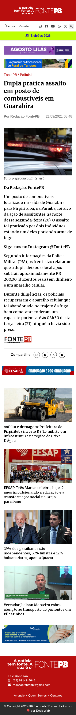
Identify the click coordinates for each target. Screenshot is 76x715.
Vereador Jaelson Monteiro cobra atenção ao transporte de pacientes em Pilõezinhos (37, 609)
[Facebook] (46, 26)
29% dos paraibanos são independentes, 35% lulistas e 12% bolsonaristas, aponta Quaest (33, 553)
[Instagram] (40, 26)
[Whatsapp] (59, 26)
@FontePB (60, 246)
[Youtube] (53, 26)
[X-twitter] (65, 26)
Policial (25, 75)
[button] (71, 26)
